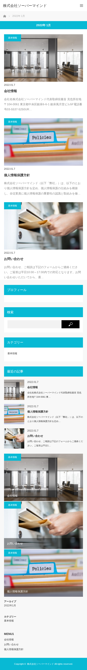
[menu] (81, 5)
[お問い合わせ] (43, 226)
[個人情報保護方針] (43, 142)
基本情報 (12, 38)
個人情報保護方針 (17, 175)
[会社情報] (43, 58)
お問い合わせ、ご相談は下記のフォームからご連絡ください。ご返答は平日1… (55, 443)
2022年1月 (10, 605)
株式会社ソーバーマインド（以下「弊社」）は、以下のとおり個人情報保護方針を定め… (55, 419)
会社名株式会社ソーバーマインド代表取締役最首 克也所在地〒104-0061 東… (54, 394)
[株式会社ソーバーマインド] (37, 6)
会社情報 (10, 91)
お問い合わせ (13, 259)
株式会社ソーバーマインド (40, 664)
